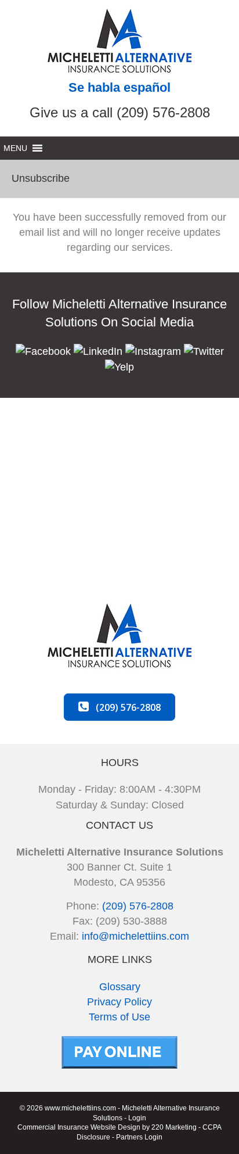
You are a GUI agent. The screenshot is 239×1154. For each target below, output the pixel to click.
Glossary (119, 987)
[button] (43, 351)
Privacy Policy (119, 1002)
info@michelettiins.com (135, 936)
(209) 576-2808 (137, 906)
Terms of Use (119, 1017)
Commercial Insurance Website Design (78, 1127)
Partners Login (139, 1137)
